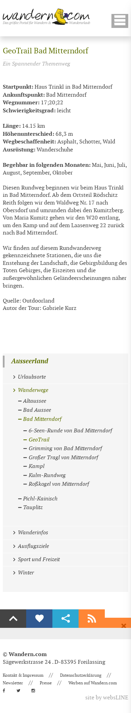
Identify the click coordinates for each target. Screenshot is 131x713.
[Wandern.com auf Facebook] (6, 690)
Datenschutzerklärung (80, 675)
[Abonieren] (92, 618)
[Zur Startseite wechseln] (46, 16)
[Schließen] (123, 626)
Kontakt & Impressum (23, 675)
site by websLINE (106, 698)
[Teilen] (65, 618)
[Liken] (39, 618)
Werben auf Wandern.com (92, 683)
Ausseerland (29, 361)
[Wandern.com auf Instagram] (35, 690)
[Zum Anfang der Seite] (13, 618)
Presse (46, 683)
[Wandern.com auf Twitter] (20, 690)
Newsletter (13, 683)
